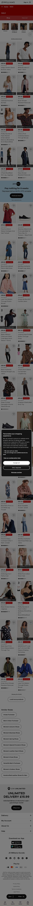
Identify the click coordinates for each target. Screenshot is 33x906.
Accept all (16, 463)
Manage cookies (16, 472)
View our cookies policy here (12, 458)
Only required (16, 467)
